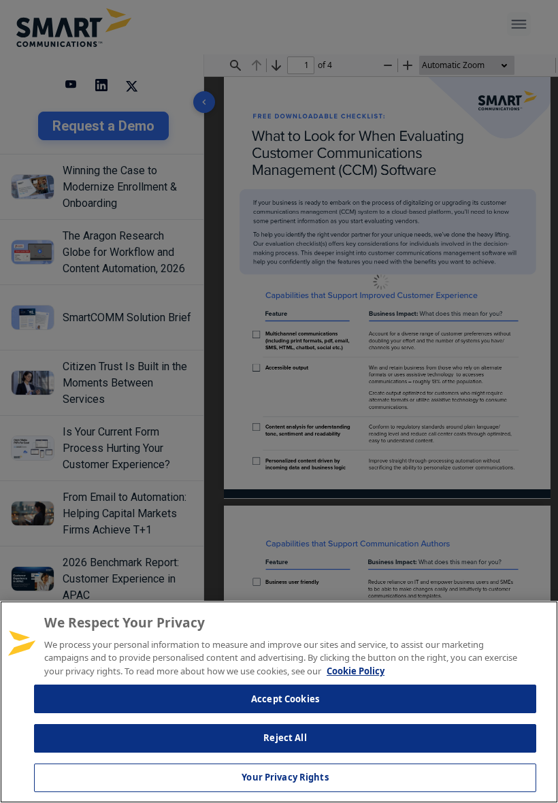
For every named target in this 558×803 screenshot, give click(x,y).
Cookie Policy (355, 671)
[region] (279, 702)
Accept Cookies (285, 699)
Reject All (284, 738)
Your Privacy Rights (285, 777)
